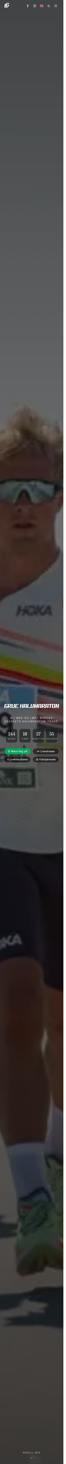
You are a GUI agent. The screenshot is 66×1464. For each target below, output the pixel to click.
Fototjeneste (47, 759)
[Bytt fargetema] (49, 6)
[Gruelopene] (6, 6)
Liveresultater (19, 759)
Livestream (47, 751)
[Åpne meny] (56, 6)
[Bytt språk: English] (42, 6)
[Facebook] (27, 6)
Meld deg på (19, 751)
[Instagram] (35, 6)
